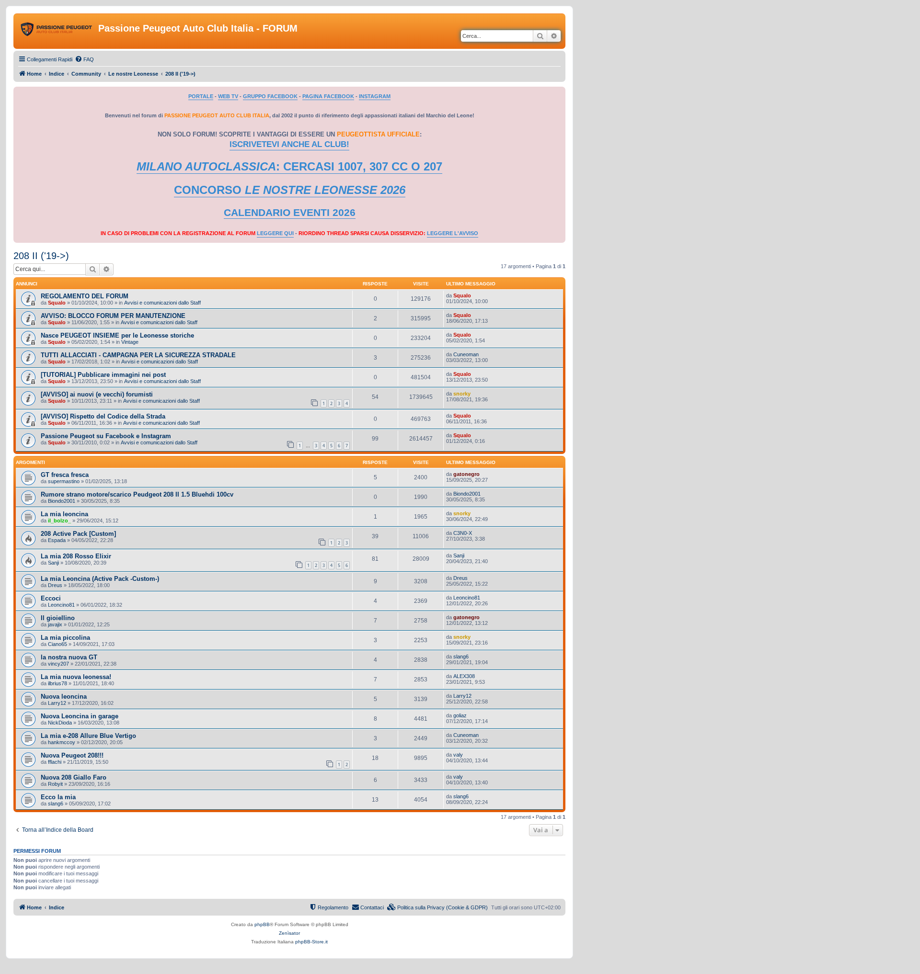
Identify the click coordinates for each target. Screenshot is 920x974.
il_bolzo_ (59, 520)
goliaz (460, 715)
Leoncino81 (61, 605)
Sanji (53, 563)
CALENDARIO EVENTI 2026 (290, 212)
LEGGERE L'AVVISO (452, 233)
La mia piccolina (65, 637)
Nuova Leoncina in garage (79, 716)
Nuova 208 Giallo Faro (73, 777)
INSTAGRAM (375, 96)
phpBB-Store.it (311, 941)
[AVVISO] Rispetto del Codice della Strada (103, 416)
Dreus (55, 585)
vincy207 (58, 664)
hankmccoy (61, 742)
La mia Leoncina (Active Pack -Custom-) (100, 578)
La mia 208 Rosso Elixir (76, 556)
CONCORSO (289, 189)
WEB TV (228, 96)
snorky (462, 393)
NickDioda (60, 722)
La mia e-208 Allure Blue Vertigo (88, 735)
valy (458, 755)
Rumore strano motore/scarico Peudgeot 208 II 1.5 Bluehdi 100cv (137, 494)
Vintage (129, 342)
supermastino (64, 481)
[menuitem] (84, 59)
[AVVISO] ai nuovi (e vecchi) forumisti (97, 394)
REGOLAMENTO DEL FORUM (84, 296)
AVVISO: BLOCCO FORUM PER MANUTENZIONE (113, 315)
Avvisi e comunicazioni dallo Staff (162, 303)
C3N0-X (462, 533)
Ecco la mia (58, 797)
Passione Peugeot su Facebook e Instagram (106, 436)
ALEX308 (464, 676)
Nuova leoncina (64, 696)
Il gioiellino (58, 618)
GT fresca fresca (65, 474)
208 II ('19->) (41, 255)
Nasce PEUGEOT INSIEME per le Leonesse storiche (117, 335)
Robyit (55, 784)
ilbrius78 (57, 683)
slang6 (461, 656)
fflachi (54, 762)
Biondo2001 (61, 501)
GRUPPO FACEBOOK (270, 96)
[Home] (57, 31)
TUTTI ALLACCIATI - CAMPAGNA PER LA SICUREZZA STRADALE (138, 355)
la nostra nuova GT (69, 657)
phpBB (262, 924)
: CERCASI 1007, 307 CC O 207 (289, 166)
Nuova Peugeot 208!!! (72, 755)
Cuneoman (466, 354)
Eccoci (51, 598)
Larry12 (57, 703)
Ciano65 (57, 644)
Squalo (57, 303)
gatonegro (466, 474)
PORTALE (200, 96)
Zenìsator (289, 933)
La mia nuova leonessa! (76, 676)
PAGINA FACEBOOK (328, 96)
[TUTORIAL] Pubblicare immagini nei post (103, 374)
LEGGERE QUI (275, 233)
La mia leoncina (64, 514)
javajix (55, 624)
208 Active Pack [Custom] (78, 533)
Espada (57, 540)
